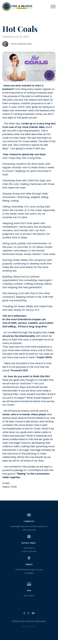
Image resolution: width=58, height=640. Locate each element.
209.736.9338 (29, 530)
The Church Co (29, 626)
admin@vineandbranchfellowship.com (29, 526)
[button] (53, 6)
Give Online (29, 595)
